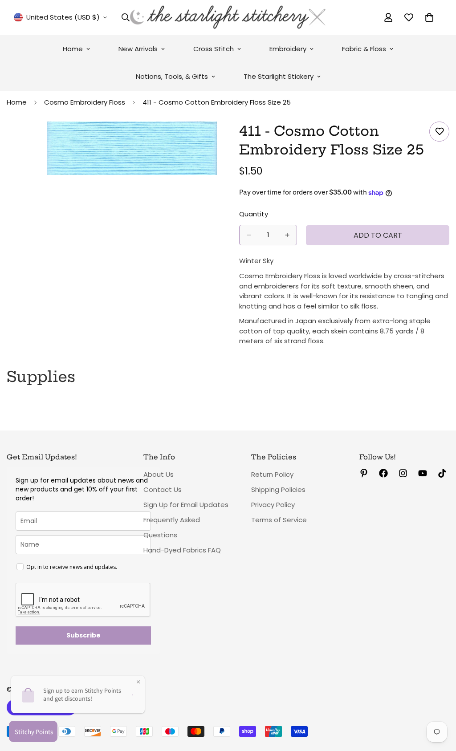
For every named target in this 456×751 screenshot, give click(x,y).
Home (73, 48)
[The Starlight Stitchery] (228, 17)
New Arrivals (138, 48)
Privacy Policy (273, 504)
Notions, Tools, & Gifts (172, 76)
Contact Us (162, 489)
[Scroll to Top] (438, 702)
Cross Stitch (213, 48)
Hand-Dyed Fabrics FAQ (182, 550)
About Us (158, 474)
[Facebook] (383, 473)
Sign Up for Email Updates (185, 504)
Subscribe (83, 635)
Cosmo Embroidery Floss (84, 102)
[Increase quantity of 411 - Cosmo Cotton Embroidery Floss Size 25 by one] (287, 235)
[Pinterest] (363, 473)
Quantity (253, 214)
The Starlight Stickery (279, 76)
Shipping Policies (278, 489)
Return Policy (272, 474)
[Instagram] (403, 473)
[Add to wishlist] (439, 132)
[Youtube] (422, 473)
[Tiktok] (442, 473)
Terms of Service (279, 519)
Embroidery (287, 48)
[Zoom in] (209, 140)
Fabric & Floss (364, 48)
